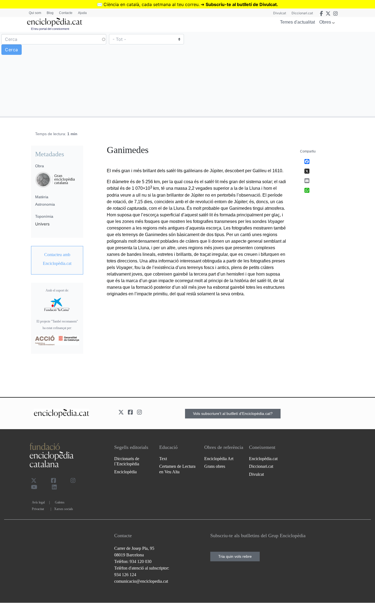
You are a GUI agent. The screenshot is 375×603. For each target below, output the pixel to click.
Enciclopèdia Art (218, 458)
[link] (57, 259)
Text (163, 458)
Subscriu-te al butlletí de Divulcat (241, 4)
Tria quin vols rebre (235, 556)
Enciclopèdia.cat (263, 458)
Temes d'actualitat (297, 22)
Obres (325, 22)
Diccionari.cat (302, 13)
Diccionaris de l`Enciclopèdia (126, 461)
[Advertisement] (281, 73)
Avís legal (38, 502)
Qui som (35, 13)
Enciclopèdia (125, 471)
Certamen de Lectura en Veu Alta (177, 469)
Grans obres (214, 466)
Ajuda (82, 13)
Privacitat (38, 509)
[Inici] (54, 22)
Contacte (65, 13)
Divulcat (279, 13)
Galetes (60, 502)
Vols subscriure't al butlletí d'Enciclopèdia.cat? (233, 413)
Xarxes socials (63, 509)
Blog (50, 13)
